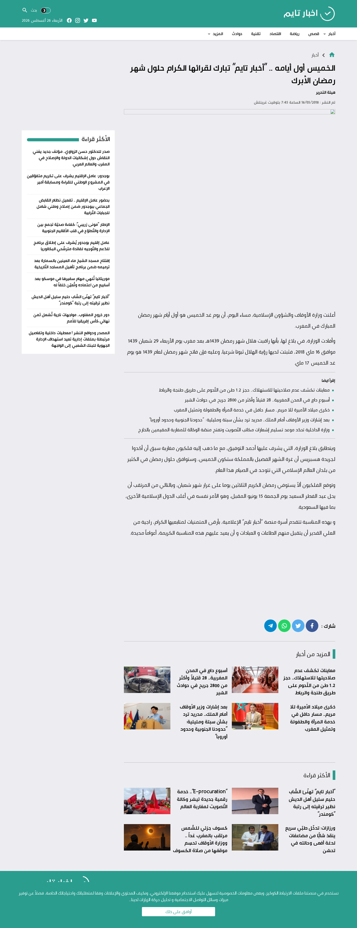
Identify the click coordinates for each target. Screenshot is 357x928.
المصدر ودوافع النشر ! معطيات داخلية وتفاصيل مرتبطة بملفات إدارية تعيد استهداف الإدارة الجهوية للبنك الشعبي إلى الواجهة (69, 339)
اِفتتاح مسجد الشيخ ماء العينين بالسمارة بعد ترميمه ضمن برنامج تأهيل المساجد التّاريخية (72, 264)
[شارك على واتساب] (284, 625)
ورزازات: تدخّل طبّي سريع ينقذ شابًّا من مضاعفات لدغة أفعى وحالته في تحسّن (310, 839)
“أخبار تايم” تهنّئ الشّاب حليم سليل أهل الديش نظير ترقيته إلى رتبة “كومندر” (312, 802)
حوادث (237, 33)
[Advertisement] (229, 268)
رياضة (295, 33)
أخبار (331, 33)
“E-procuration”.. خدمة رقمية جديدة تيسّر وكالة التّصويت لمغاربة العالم (202, 799)
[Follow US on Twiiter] (86, 20)
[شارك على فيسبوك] (312, 625)
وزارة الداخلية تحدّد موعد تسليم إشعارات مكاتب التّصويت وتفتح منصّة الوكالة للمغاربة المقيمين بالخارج (234, 429)
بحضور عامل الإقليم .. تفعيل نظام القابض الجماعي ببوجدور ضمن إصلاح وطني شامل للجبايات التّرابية (73, 206)
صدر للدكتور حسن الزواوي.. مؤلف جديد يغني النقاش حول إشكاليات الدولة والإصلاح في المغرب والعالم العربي (71, 158)
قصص (313, 33)
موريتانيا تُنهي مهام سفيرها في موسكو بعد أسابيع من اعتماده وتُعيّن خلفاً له (72, 282)
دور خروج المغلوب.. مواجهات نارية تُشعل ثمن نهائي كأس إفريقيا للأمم (71, 318)
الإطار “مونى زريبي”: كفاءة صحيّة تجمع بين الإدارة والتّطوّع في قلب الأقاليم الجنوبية (73, 227)
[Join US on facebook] (69, 20)
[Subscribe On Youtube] (94, 20)
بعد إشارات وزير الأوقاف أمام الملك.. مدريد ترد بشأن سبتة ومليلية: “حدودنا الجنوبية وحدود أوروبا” (239, 419)
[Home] (332, 54)
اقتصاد (275, 33)
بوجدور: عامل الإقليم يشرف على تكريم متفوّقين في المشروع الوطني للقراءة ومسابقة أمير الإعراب (68, 182)
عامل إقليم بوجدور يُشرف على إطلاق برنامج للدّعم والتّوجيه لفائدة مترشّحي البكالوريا (71, 246)
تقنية (256, 33)
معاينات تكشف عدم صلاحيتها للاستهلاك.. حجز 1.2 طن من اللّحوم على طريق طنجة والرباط (244, 389)
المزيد (218, 33)
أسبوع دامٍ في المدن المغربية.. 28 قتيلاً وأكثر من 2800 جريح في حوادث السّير (257, 399)
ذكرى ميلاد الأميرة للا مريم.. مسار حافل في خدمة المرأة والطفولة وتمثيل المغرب (252, 409)
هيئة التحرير (325, 92)
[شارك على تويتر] (298, 625)
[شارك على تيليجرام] (270, 625)
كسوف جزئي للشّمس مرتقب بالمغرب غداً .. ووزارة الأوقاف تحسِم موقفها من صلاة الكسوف (200, 839)
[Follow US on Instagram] (77, 20)
